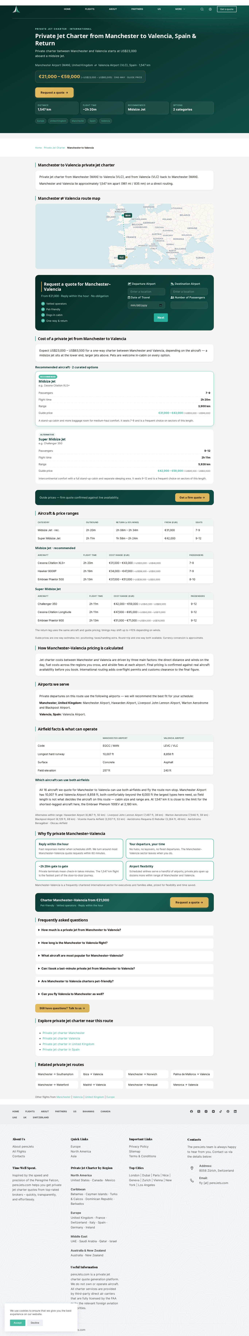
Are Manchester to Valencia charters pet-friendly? (77, 981)
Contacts (18, 1156)
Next (160, 317)
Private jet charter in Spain (61, 1049)
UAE (14, 1117)
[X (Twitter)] (198, 1111)
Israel (113, 1241)
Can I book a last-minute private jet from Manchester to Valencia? (88, 968)
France (100, 1217)
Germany (77, 1227)
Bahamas (88, 1111)
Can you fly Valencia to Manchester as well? (72, 994)
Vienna (158, 1180)
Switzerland (41, 1117)
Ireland (90, 1227)
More (178, 9)
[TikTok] (220, 1111)
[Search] (202, 9)
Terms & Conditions (142, 1156)
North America (81, 1151)
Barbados (77, 1203)
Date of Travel (140, 297)
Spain (93, 121)
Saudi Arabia (88, 1241)
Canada (105, 1111)
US (159, 9)
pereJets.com (21, 1185)
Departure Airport (143, 283)
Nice (165, 1175)
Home (67, 9)
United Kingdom (58, 121)
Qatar (103, 1241)
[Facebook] (191, 1111)
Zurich (146, 1180)
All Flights (19, 1151)
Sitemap (134, 1151)
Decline (35, 1322)
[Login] (210, 9)
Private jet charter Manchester (64, 1033)
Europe (40, 121)
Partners (137, 9)
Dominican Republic (99, 1199)
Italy (92, 1222)
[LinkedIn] (235, 1111)
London (134, 1175)
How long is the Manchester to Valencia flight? (74, 943)
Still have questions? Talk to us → (62, 1008)
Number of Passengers (189, 297)
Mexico (110, 1180)
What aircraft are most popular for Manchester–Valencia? (82, 955)
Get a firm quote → (192, 497)
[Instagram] (206, 1111)
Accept (18, 1322)
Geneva (134, 1180)
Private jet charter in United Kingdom (68, 1044)
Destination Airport (187, 283)
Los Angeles (146, 1185)
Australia (77, 1255)
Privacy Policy (139, 1146)
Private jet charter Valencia (61, 1038)
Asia (74, 1156)
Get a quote (227, 9)
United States (80, 1180)
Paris (156, 1175)
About (113, 9)
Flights (89, 9)
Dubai (146, 1175)
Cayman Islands (96, 1194)
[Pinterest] (228, 1111)
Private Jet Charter (54, 147)
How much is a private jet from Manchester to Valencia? (81, 930)
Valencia (105, 121)
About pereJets (23, 1146)
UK (24, 1117)
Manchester (78, 121)
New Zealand (94, 1255)
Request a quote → (54, 92)
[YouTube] (213, 1111)
